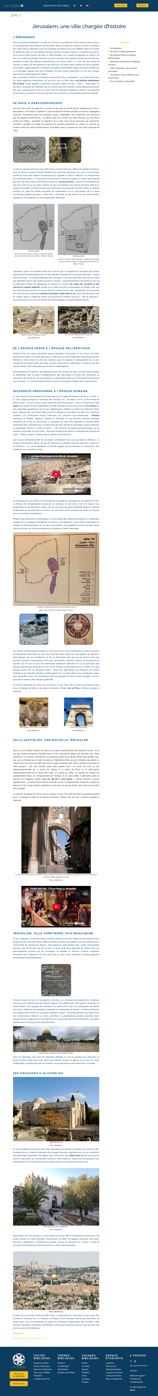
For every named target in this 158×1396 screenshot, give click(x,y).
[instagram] (135, 1361)
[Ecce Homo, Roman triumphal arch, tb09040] (56, 807)
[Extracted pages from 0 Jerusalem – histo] (33, 205)
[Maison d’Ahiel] (78, 307)
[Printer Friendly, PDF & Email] (16, 15)
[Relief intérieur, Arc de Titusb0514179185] (33, 698)
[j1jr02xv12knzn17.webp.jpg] (56, 1027)
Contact (133, 1371)
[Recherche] (74, 5)
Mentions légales (137, 1376)
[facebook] (131, 1361)
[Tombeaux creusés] (33, 307)
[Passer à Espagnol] (87, 5)
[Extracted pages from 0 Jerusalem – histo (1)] (78, 205)
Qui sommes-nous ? (139, 1366)
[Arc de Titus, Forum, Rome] (78, 698)
